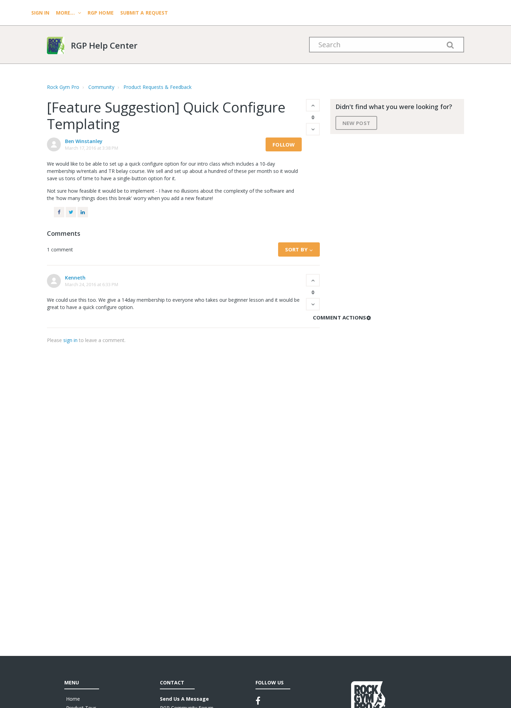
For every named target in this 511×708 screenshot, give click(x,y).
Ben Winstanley (84, 141)
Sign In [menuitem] (41, 12)
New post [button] (356, 122)
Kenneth (75, 277)
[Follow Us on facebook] (258, 700)
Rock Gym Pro (63, 87)
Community (101, 87)
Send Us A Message (184, 698)
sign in (70, 340)
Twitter (71, 212)
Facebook (59, 212)
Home (73, 698)
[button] (313, 105)
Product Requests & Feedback (157, 87)
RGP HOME (101, 12)
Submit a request (144, 12)
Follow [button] (284, 144)
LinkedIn (83, 212)
